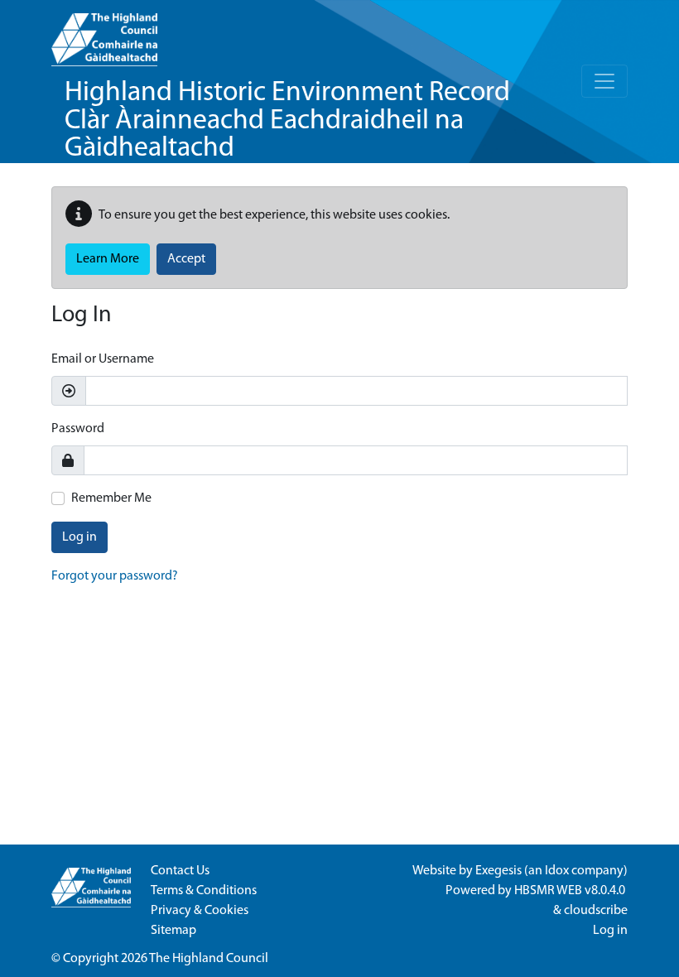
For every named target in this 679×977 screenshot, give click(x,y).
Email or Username (102, 359)
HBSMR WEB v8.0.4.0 (571, 891)
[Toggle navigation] (604, 81)
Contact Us (180, 871)
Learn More (107, 259)
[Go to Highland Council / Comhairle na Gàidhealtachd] (104, 33)
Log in (79, 537)
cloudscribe (596, 910)
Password (77, 429)
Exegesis (498, 871)
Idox (557, 871)
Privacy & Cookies (199, 910)
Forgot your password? (114, 576)
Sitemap (173, 930)
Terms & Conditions (204, 891)
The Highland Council (208, 958)
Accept (186, 259)
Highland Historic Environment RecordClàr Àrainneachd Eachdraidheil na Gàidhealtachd (287, 120)
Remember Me (111, 498)
